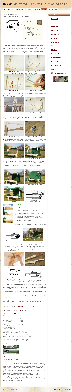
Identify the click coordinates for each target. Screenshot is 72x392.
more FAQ (7, 382)
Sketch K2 (54, 19)
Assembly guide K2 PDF (22, 306)
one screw (54, 26)
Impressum (53, 389)
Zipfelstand (55, 42)
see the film (17, 310)
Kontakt (51, 9)
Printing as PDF (56, 65)
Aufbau (45, 9)
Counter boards (56, 34)
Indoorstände (37, 9)
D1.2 (15, 313)
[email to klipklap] (16, 390)
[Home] (12, 390)
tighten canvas (56, 38)
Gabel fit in (54, 30)
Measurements (56, 57)
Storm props (55, 46)
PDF (13, 308)
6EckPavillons (29, 9)
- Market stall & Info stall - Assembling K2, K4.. (40, 4)
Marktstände (15, 9)
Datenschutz (59, 389)
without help (55, 23)
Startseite (7, 9)
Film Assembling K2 (59, 73)
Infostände (21, 9)
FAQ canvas (55, 61)
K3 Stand (54, 50)
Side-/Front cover (57, 54)
